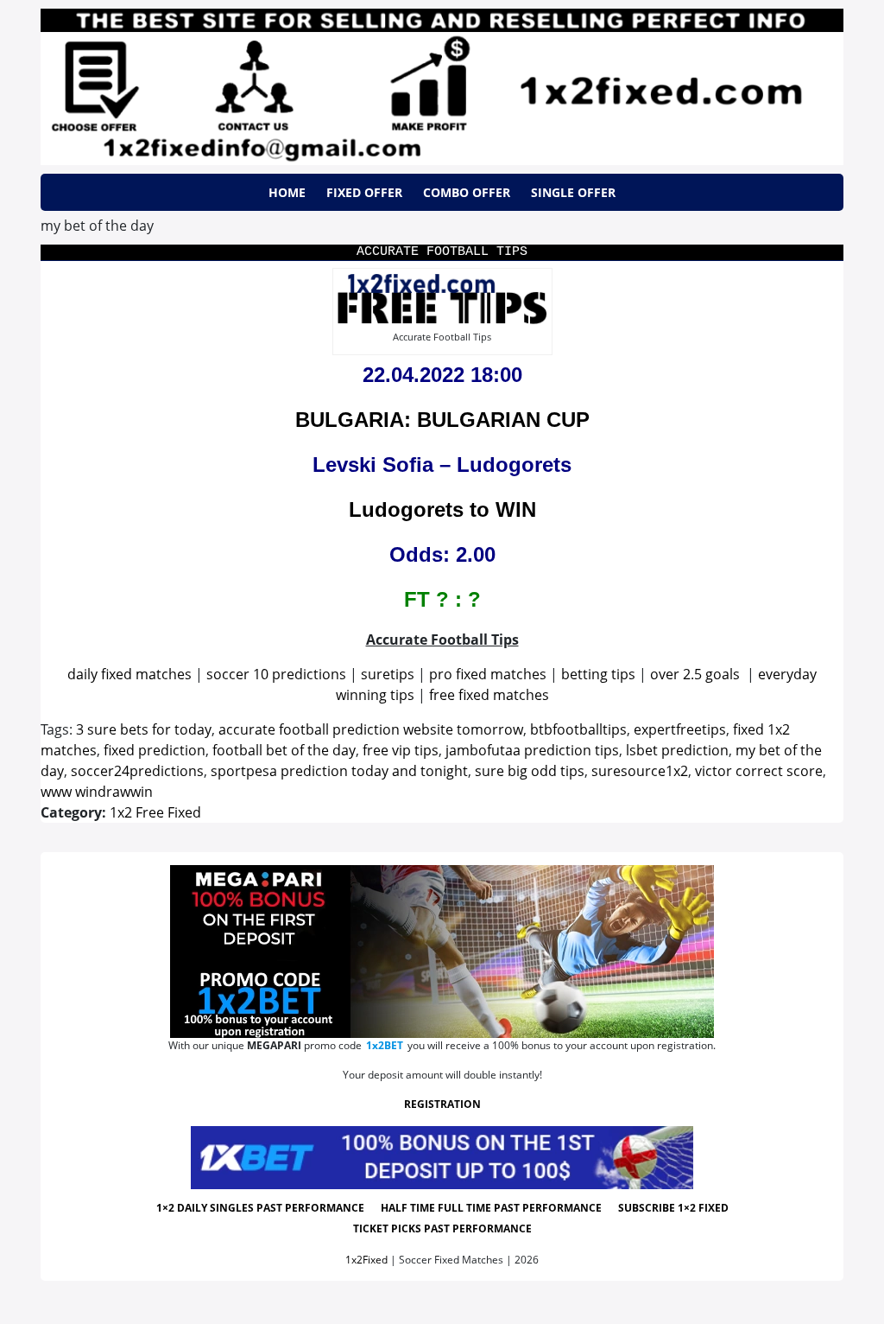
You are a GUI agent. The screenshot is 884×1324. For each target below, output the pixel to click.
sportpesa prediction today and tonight (339, 770)
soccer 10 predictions (276, 674)
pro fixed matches (487, 674)
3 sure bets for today (144, 729)
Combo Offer (466, 192)
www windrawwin (97, 791)
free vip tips (401, 750)
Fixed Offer (364, 192)
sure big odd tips (529, 770)
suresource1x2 (639, 770)
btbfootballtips (578, 729)
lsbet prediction (677, 750)
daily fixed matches (129, 674)
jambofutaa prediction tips (532, 750)
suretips (387, 674)
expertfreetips (680, 729)
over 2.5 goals (695, 674)
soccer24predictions (137, 770)
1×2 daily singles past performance (260, 1207)
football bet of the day (284, 750)
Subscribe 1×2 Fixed (673, 1207)
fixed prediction (154, 750)
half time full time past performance (491, 1207)
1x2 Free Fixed (155, 812)
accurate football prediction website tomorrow (370, 729)
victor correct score (759, 770)
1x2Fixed (366, 1259)
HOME (287, 192)
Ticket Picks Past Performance (442, 1228)
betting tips (598, 674)
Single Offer (573, 192)
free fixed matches (489, 694)
